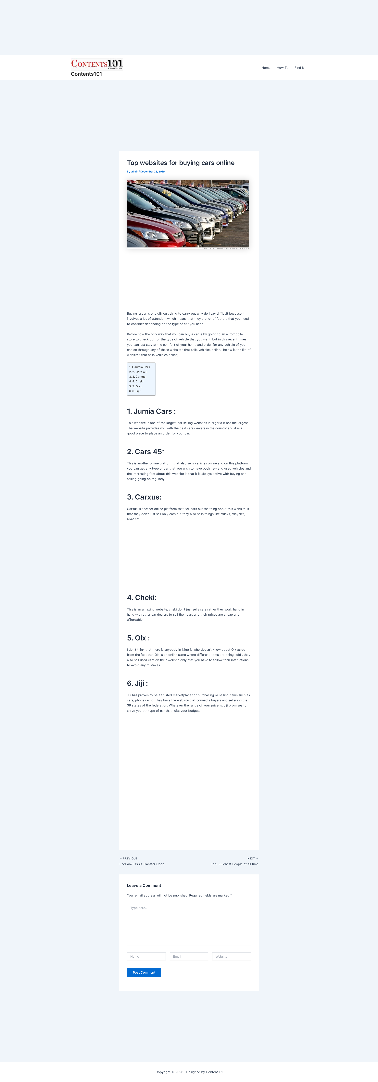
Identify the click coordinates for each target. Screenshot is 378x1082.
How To (282, 68)
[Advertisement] (118, 27)
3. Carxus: (139, 376)
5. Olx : (137, 386)
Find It (299, 68)
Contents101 (86, 74)
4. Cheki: (138, 381)
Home (266, 68)
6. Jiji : (136, 391)
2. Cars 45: (139, 372)
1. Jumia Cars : (142, 367)
